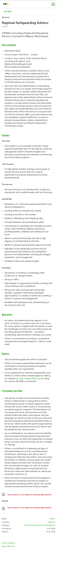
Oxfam (52, 519)
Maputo (52, 522)
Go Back (8, 11)
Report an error (8, 546)
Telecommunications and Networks (39, 525)
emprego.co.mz (6, 4)
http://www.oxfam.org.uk (31, 378)
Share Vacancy (8, 543)
